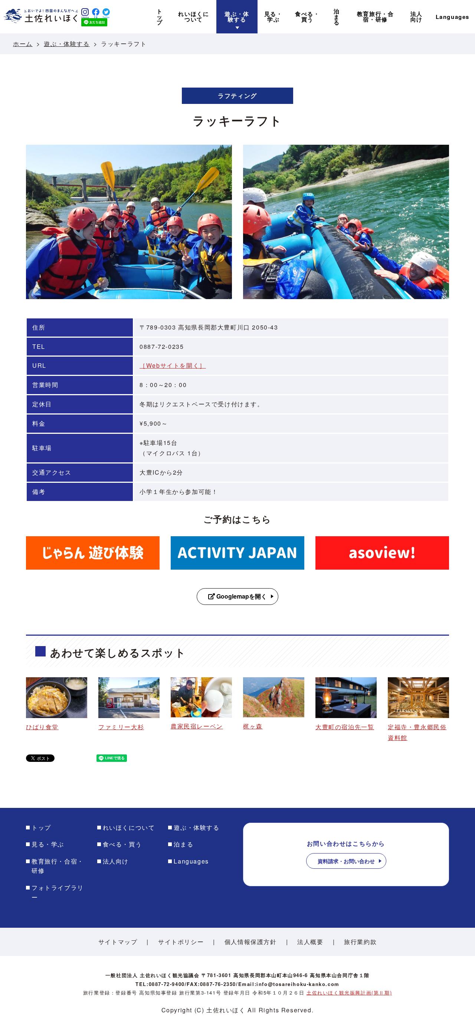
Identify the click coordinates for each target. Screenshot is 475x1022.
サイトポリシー (181, 941)
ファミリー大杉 (121, 727)
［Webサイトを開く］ (173, 365)
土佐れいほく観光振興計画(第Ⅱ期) (349, 992)
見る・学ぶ (48, 844)
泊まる (183, 844)
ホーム (23, 43)
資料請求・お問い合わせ (346, 861)
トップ (41, 827)
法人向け (116, 861)
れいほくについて (129, 827)
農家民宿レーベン (197, 726)
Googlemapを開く (241, 596)
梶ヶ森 (253, 726)
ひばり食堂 (42, 727)
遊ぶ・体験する (66, 43)
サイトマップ (118, 941)
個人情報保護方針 (251, 941)
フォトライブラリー (58, 892)
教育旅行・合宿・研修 (58, 866)
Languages (191, 861)
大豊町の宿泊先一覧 (344, 727)
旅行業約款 (360, 941)
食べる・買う (122, 844)
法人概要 (310, 941)
